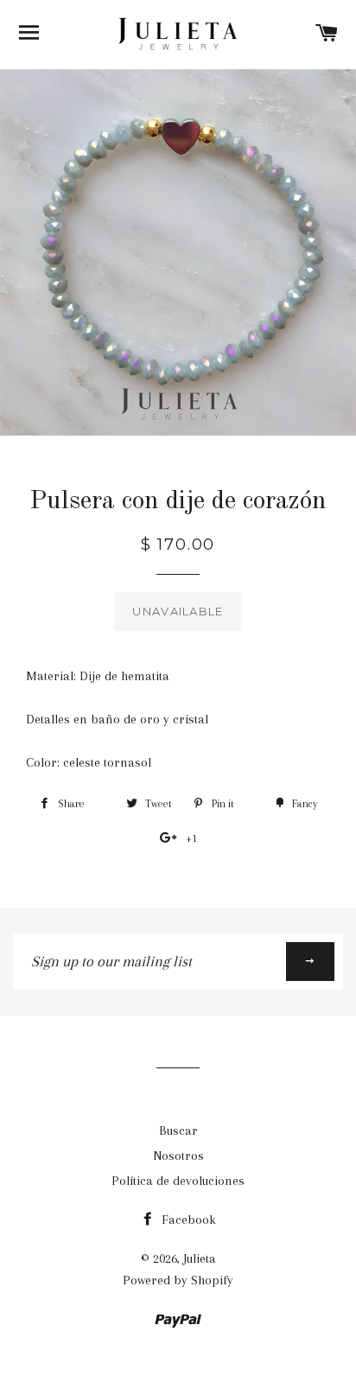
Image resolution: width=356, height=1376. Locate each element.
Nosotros (178, 1155)
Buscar (178, 1130)
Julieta (199, 1258)
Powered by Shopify (178, 1280)
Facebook (187, 1219)
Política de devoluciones (178, 1180)
